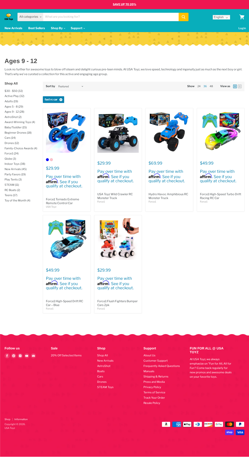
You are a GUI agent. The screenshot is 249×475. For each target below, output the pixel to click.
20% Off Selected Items (66, 355)
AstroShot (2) (13, 117)
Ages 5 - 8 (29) (14, 106)
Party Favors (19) (15, 174)
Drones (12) (12, 143)
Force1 (101, 201)
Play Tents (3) (13, 179)
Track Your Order (154, 397)
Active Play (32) (14, 96)
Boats (101, 371)
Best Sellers (36, 28)
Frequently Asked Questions (161, 366)
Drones (102, 381)
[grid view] (235, 86)
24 (199, 86)
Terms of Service (154, 392)
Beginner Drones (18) (18, 132)
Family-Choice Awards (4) (21, 148)
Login (242, 28)
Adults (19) (11, 101)
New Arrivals (13, 28)
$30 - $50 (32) (14, 91)
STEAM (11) (12, 184)
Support (77, 28)
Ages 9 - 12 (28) (14, 111)
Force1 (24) (12, 153)
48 (211, 86)
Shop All (102, 355)
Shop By (57, 28)
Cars (100, 376)
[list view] (240, 86)
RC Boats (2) (12, 190)
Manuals (148, 371)
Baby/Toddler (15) (16, 127)
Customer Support (155, 360)
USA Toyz (51, 206)
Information (21, 419)
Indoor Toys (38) (15, 164)
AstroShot (103, 366)
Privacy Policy (152, 387)
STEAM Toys (105, 387)
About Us (149, 355)
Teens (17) (11, 195)
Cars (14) (10, 137)
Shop (7, 419)
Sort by (50, 86)
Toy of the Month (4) (17, 200)
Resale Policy (151, 403)
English (219, 17)
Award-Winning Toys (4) (20, 122)
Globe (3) (10, 158)
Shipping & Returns (155, 376)
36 (205, 86)
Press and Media (154, 381)
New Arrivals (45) (16, 169)
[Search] (183, 17)
